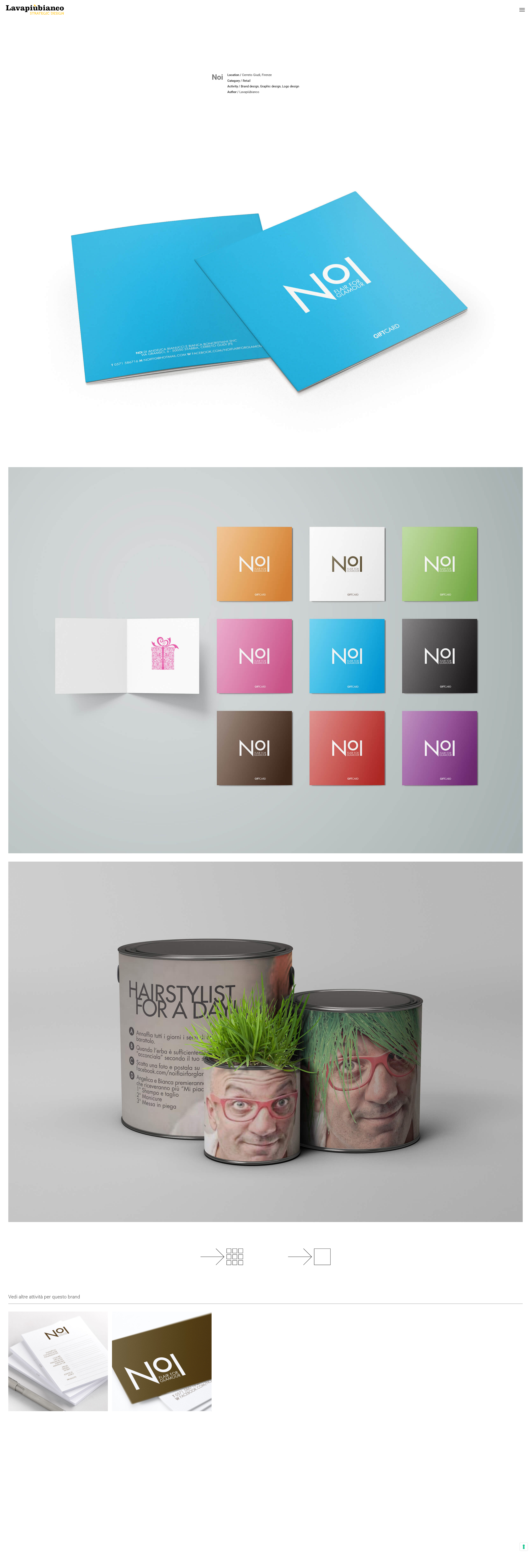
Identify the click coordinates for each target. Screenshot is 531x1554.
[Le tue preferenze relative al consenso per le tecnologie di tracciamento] (524, 1547)
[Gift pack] (162, 1361)
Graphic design (270, 86)
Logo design (290, 86)
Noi (217, 77)
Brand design (250, 86)
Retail (247, 81)
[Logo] (58, 1361)
